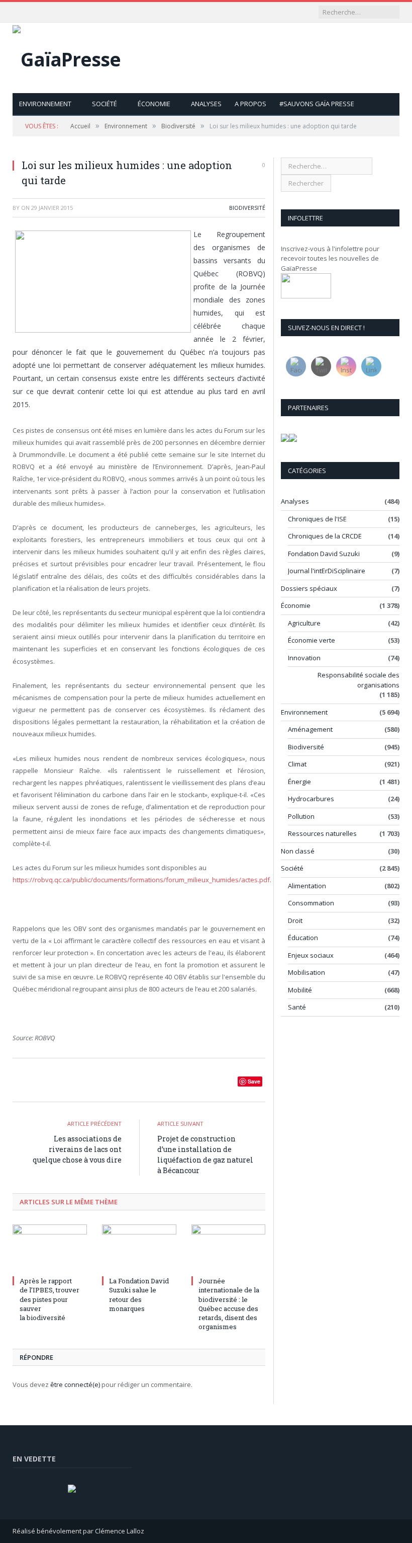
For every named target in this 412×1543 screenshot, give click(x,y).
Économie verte (311, 640)
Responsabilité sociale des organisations (358, 679)
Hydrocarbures (311, 798)
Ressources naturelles (322, 833)
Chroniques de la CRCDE (325, 536)
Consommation (311, 902)
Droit (295, 920)
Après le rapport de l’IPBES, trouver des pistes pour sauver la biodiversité (49, 1299)
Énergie (299, 781)
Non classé (298, 851)
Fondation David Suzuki (324, 553)
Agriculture (304, 623)
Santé (297, 1007)
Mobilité (300, 989)
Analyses (206, 103)
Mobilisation (306, 972)
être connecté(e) (75, 1384)
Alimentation (307, 885)
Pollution (301, 816)
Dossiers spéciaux (309, 588)
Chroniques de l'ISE (317, 518)
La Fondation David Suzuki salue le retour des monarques (139, 1294)
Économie (154, 103)
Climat (297, 763)
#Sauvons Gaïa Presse (316, 103)
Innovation (304, 657)
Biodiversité (247, 207)
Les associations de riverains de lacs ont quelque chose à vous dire (77, 1149)
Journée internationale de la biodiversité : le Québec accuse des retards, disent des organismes (228, 1303)
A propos (250, 103)
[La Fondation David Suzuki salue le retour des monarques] (139, 1248)
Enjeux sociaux (311, 955)
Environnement (45, 103)
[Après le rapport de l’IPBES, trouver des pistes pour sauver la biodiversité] (50, 1248)
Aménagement (310, 729)
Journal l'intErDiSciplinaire (326, 570)
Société (104, 103)
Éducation (303, 937)
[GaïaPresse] (67, 56)
